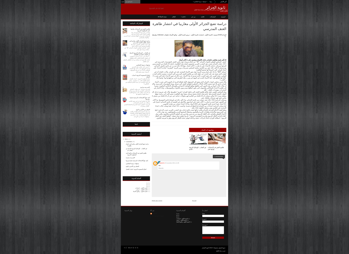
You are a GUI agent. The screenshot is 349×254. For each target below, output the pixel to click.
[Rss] (124, 248)
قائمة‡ (202, 16)
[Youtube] (138, 248)
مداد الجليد (219, 251)
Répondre (161, 168)
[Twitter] (131, 248)
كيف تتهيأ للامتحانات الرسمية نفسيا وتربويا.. (137, 160)
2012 (126, 139)
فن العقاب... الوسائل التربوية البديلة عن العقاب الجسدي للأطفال (140, 53)
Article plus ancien (157, 201)
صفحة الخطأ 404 (162, 16)
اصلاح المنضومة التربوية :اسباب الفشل (136, 169)
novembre (129, 141)
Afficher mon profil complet (157, 216)
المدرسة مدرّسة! (145, 87)
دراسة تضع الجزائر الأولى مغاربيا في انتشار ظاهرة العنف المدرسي (139, 41)
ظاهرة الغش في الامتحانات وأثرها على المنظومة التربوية (136, 153)
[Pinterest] (133, 248)
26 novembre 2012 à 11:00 (172, 163)
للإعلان (173, 16)
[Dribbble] (135, 248)
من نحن (193, 16)
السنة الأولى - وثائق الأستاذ (177, 35)
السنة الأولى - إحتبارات (205, 35)
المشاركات (213, 16)
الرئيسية (223, 16)
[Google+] (127, 248)
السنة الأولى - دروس (191, 35)
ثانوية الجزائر (215, 7)
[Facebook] (129, 248)
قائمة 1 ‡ (183, 16)
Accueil (194, 201)
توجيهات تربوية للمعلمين (211, 1)
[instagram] (140, 248)
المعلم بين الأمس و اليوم (143, 109)
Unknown (162, 163)
